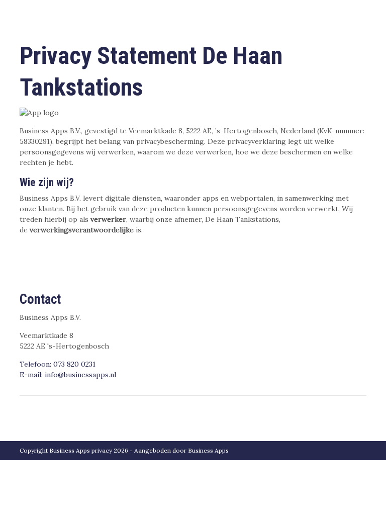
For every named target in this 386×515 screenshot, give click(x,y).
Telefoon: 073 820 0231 (57, 364)
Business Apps (208, 450)
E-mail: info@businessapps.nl (68, 374)
